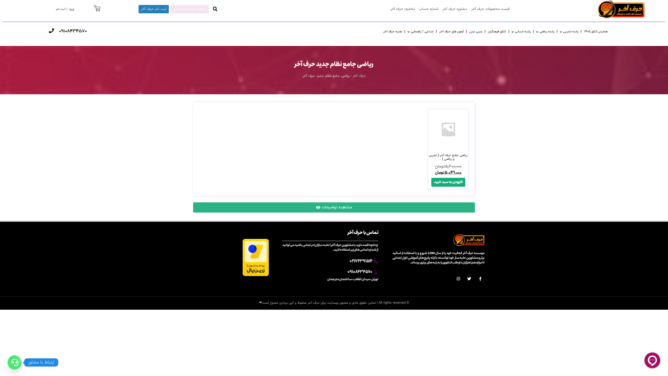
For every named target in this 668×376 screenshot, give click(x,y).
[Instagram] (458, 278)
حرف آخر (359, 76)
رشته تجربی (570, 31)
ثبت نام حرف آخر (153, 9)
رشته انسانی (522, 31)
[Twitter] (469, 278)
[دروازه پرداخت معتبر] (256, 275)
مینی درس (475, 31)
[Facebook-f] (480, 278)
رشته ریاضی (547, 31)
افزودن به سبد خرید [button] (448, 182)
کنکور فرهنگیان (497, 31)
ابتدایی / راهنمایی (422, 31)
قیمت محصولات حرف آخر (490, 9)
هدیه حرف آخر (392, 31)
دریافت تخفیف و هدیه (190, 9)
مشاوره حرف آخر (455, 9)
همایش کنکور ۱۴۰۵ (595, 31)
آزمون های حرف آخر (451, 31)
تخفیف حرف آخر (402, 9)
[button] (215, 9)
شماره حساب (428, 9)
